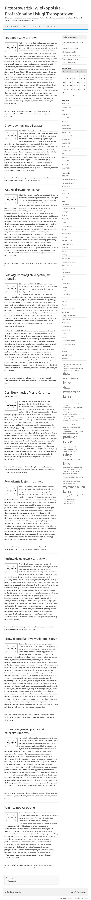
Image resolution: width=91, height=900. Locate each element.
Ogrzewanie (66, 272)
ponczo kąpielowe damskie (70, 420)
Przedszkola (66, 294)
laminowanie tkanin (11, 549)
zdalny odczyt (66, 495)
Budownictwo (66, 194)
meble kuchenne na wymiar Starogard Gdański (73, 404)
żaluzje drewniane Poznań (43, 263)
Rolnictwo (65, 305)
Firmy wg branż (35, 26)
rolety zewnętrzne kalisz (17, 180)
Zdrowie (64, 351)
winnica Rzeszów (34, 868)
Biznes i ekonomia (11, 26)
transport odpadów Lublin (70, 473)
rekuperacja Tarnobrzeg (69, 451)
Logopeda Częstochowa (21, 37)
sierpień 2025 (66, 143)
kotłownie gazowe (41, 627)
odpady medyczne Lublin (70, 414)
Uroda (64, 333)
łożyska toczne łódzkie (69, 501)
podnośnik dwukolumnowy (49, 793)
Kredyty (64, 237)
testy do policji (79, 469)
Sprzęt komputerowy (69, 315)
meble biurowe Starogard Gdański (72, 402)
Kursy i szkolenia (67, 244)
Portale (64, 287)
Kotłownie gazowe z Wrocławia (25, 558)
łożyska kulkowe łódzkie (69, 499)
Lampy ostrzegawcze (69, 62)
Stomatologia (16, 714)
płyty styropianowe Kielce (70, 447)
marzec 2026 (66, 118)
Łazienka (65, 247)
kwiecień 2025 (66, 157)
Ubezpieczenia (66, 326)
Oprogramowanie (67, 280)
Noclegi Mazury (67, 409)
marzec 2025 (66, 161)
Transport (65, 323)
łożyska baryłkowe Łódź (77, 495)
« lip (73, 96)
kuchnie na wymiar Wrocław (74, 399)
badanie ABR (18, 114)
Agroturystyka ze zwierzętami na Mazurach (72, 365)
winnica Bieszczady (40, 865)
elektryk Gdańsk (25, 378)
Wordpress (84, 898)
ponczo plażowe (67, 422)
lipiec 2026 (65, 103)
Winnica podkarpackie (19, 807)
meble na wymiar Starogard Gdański (73, 407)
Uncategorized (16, 263)
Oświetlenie (66, 283)
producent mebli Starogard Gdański (73, 431)
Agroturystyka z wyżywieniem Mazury (73, 368)
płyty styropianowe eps (69, 444)
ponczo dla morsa (79, 418)
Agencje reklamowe (68, 183)
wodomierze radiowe (69, 483)
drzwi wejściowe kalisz (27, 178)
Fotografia (65, 219)
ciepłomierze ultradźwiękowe (71, 370)
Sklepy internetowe (18, 467)
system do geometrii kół (27, 796)
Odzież (64, 269)
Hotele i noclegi (67, 226)
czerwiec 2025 (66, 150)
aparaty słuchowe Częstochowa (30, 111)
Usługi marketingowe (68, 344)
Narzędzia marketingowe (70, 262)
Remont (64, 301)
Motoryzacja (66, 258)
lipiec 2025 (65, 146)
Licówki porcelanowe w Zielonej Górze (30, 638)
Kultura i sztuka (67, 240)
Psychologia (66, 298)
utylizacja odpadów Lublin (70, 475)
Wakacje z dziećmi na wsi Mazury (72, 481)
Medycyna (65, 255)
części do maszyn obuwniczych (30, 547)
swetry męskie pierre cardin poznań (42, 469)
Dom (24, 26)
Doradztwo (65, 204)
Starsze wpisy (11, 881)
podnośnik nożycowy (11, 796)
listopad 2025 (66, 132)
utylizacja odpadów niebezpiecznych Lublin (73, 478)
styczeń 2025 (66, 168)
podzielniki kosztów (68, 416)
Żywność (65, 358)
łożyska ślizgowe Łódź (69, 503)
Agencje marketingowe (69, 179)
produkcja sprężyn (70, 439)
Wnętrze (65, 348)
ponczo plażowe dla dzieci (70, 425)
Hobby (64, 222)
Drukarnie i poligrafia (68, 208)
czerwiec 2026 (66, 107)
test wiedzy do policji (69, 469)
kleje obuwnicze (46, 547)
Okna (13, 178)
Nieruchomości (67, 265)
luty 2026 (65, 121)
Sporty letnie (66, 312)
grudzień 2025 (66, 128)
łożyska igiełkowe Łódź (69, 497)
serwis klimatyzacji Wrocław (28, 629)
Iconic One (63, 898)
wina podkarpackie (26, 865)
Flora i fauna (50, 26)
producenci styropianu (69, 429)
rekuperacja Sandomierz (70, 449)
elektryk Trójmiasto (38, 378)
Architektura (66, 187)
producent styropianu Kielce (70, 433)
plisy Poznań (30, 263)
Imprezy (64, 229)
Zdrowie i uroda (67, 355)
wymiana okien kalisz (33, 180)
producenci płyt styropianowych (71, 427)
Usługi (14, 111)
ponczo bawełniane (68, 418)
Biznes (64, 190)
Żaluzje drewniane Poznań (22, 189)
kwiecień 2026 (66, 114)
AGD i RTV (65, 176)
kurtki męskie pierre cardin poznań (40, 467)
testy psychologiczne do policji (71, 471)
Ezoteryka (65, 212)
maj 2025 (65, 153)
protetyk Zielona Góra (38, 717)
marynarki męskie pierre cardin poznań (17, 469)
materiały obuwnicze (25, 549)
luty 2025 (65, 164)
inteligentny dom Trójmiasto (27, 380)
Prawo (64, 290)
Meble (64, 251)
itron (64, 399)
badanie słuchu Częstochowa (33, 114)
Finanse (64, 215)
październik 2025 (67, 136)
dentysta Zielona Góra (32, 714)
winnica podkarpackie (21, 868)
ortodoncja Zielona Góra (22, 717)
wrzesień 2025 (66, 139)
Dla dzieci (65, 197)
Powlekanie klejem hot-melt (23, 481)
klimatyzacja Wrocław (27, 627)
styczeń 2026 (66, 125)
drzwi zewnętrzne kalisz (43, 178)
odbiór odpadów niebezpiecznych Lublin (74, 412)
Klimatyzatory (66, 233)
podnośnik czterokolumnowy (29, 793)
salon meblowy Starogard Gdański (72, 467)
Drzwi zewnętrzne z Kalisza (23, 125)
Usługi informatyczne (69, 340)
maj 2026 (65, 110)
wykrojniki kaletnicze (39, 549)
